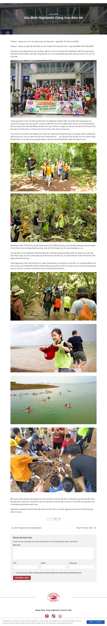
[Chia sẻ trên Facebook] (48, 519)
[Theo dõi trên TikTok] (53, 616)
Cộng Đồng (53, 14)
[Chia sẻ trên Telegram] (59, 519)
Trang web (72, 563)
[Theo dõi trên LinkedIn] (60, 616)
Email (43, 563)
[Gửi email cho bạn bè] (51, 519)
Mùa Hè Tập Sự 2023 (85, 528)
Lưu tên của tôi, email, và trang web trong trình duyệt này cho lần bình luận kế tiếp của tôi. (48, 573)
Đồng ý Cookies (95, 622)
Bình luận (17, 545)
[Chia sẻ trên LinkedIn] (55, 519)
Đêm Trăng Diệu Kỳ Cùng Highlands (27, 528)
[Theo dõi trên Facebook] (47, 616)
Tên (15, 563)
